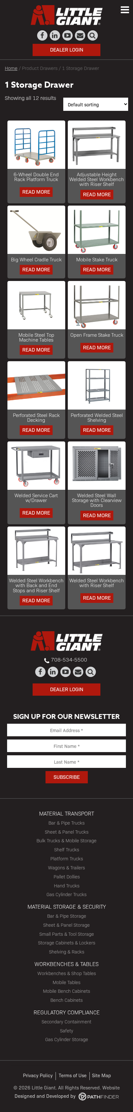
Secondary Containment (66, 1021)
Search (92, 35)
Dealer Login (66, 49)
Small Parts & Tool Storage (66, 934)
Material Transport (66, 813)
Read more (36, 191)
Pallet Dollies (67, 876)
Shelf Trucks (66, 849)
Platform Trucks (66, 858)
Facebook (42, 35)
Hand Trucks (66, 885)
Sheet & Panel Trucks (66, 832)
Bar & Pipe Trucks (66, 823)
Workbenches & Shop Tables (66, 973)
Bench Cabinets (66, 1000)
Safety (66, 1030)
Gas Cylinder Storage (66, 1039)
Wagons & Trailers (66, 867)
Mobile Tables (66, 982)
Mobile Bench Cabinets (66, 991)
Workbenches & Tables (66, 963)
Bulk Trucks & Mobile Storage (66, 840)
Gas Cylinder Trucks (66, 894)
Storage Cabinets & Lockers (66, 942)
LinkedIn (55, 35)
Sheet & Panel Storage (66, 925)
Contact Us (80, 35)
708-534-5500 (69, 659)
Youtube (67, 35)
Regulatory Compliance (67, 1012)
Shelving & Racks (66, 951)
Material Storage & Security (66, 906)
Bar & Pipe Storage (66, 916)
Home (11, 68)
